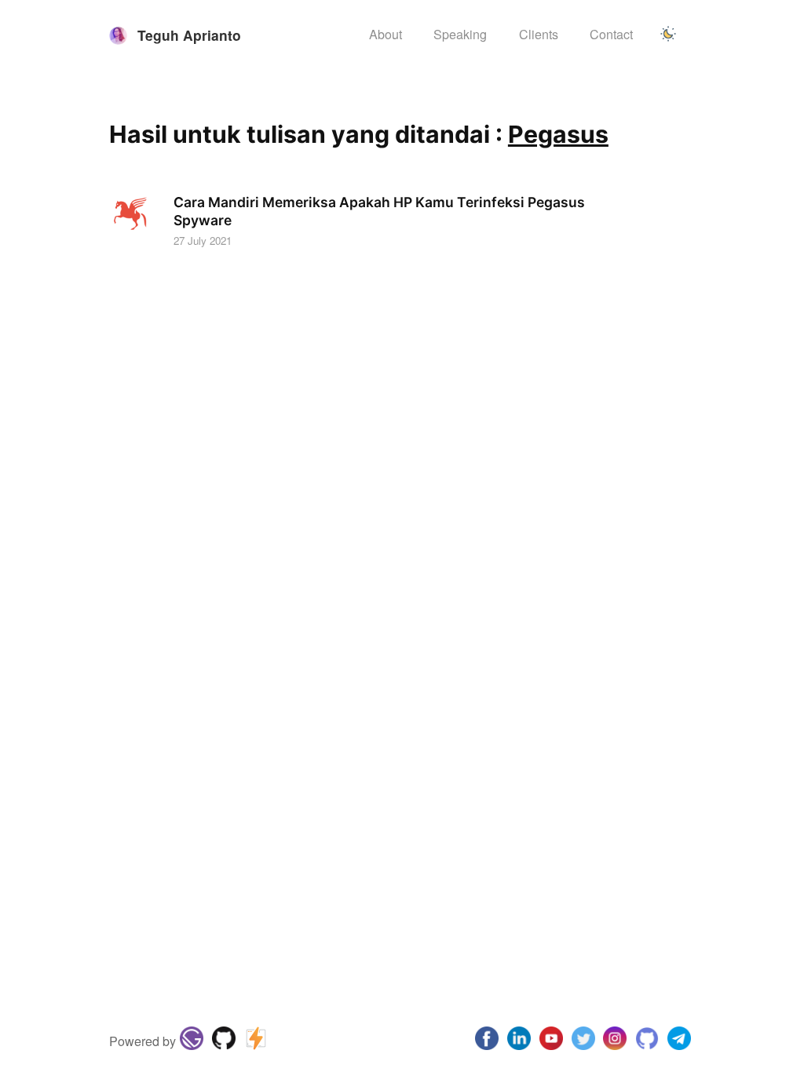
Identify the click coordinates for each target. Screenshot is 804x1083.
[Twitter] (583, 1041)
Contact (611, 33)
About (385, 33)
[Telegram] (679, 1041)
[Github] (224, 1041)
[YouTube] (551, 1041)
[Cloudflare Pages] (255, 1041)
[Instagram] (519, 1041)
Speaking (460, 33)
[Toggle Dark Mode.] (668, 35)
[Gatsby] (192, 1041)
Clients (538, 33)
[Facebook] (487, 1041)
